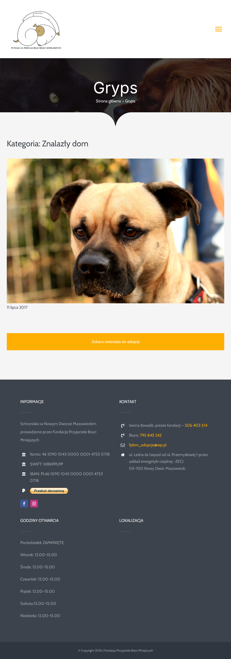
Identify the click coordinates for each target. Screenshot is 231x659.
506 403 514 (196, 425)
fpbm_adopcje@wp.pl (147, 444)
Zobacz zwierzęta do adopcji (116, 341)
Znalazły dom (65, 143)
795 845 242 (151, 435)
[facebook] (24, 503)
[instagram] (34, 503)
